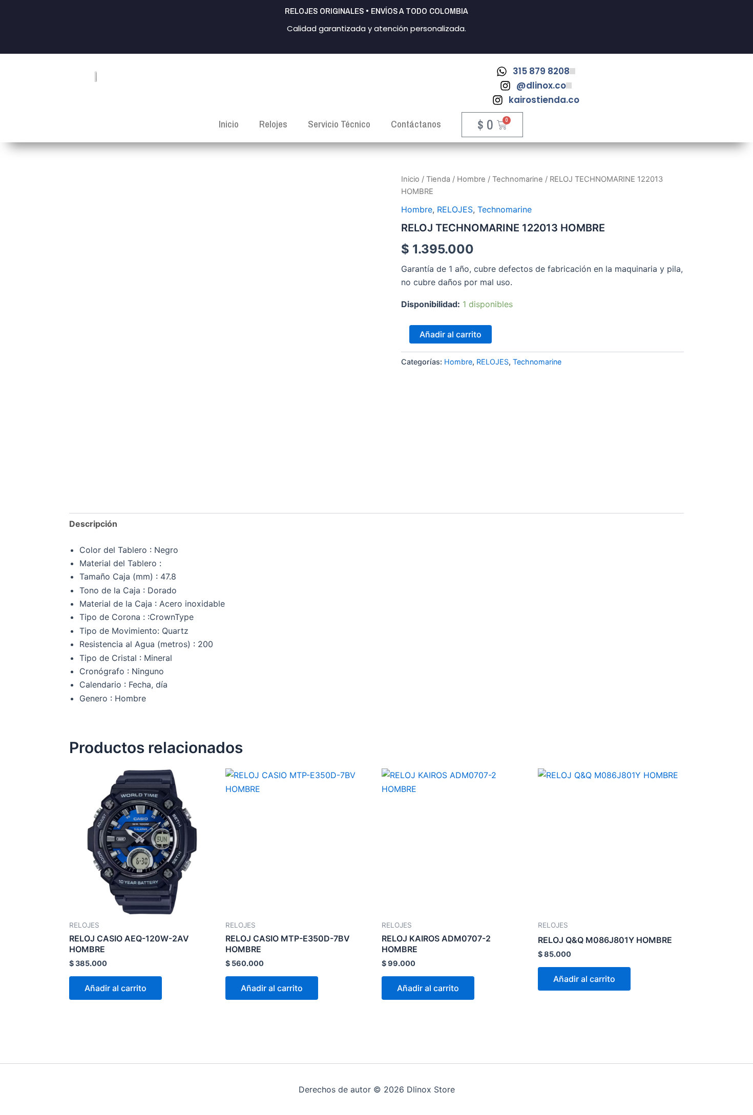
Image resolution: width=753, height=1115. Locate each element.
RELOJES (455, 209)
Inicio (410, 179)
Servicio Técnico (339, 124)
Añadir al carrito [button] (116, 988)
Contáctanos (416, 124)
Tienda (438, 179)
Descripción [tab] (93, 524)
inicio (229, 124)
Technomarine (517, 179)
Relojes (273, 124)
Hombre (471, 179)
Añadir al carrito (451, 334)
